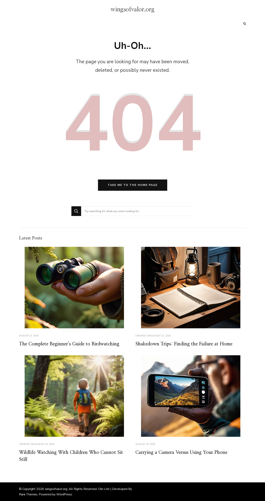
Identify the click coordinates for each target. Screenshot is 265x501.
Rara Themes (28, 494)
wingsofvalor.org (132, 9)
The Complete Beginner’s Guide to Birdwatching (69, 344)
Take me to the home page (133, 185)
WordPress (64, 494)
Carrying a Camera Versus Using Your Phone (181, 452)
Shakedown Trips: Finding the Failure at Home (183, 344)
